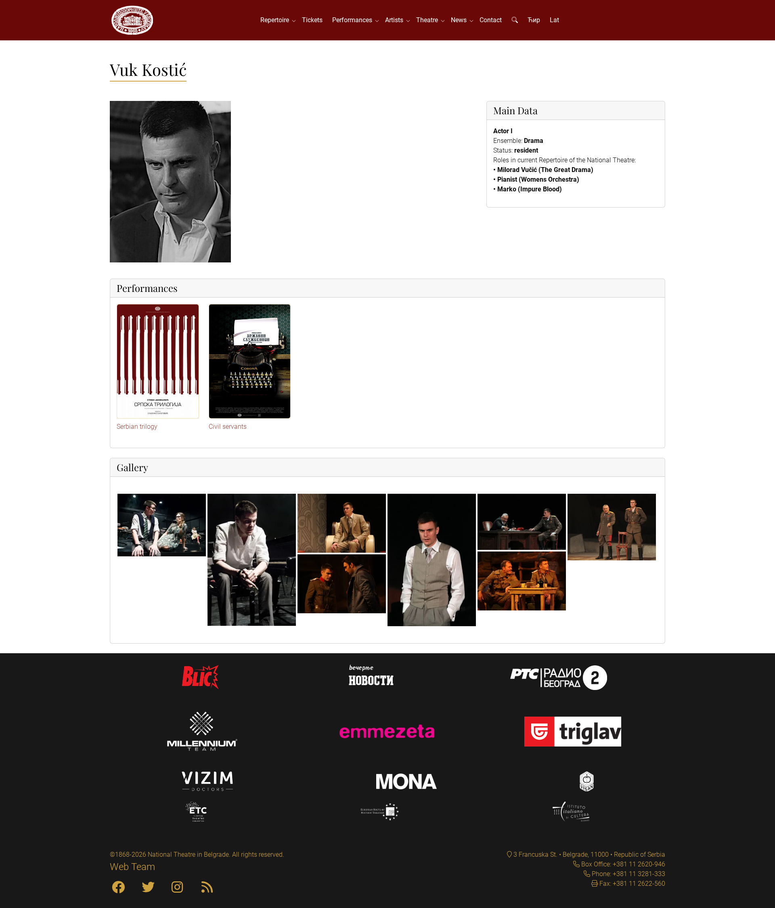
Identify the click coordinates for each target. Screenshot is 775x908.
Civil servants (228, 426)
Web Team (132, 866)
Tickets (312, 20)
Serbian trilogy (137, 426)
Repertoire (276, 20)
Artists (395, 20)
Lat (554, 20)
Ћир (534, 20)
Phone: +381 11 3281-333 (627, 874)
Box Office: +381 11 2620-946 (622, 864)
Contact (491, 20)
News (460, 20)
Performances (353, 20)
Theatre (428, 20)
